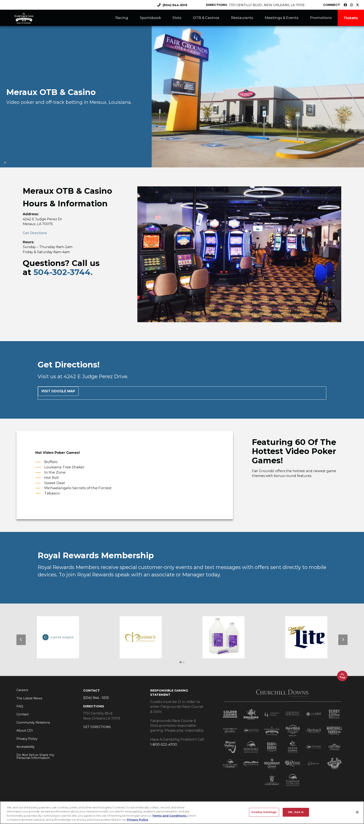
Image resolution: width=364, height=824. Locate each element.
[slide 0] (180, 662)
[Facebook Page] (346, 5)
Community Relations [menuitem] (33, 722)
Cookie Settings (264, 812)
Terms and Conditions (169, 815)
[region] (182, 812)
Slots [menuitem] (177, 17)
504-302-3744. (62, 272)
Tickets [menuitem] (351, 18)
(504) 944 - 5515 (96, 698)
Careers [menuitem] (22, 690)
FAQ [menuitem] (19, 706)
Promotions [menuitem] (321, 17)
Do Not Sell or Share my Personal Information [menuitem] (35, 756)
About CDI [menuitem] (24, 730)
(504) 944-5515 (175, 5)
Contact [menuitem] (22, 714)
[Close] (357, 812)
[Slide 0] (5, 163)
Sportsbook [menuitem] (150, 17)
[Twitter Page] (358, 5)
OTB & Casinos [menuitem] (206, 17)
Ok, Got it (295, 812)
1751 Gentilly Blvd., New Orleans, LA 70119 (266, 5)
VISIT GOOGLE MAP (58, 391)
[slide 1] (183, 662)
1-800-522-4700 (163, 745)
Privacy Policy (137, 819)
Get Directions (35, 233)
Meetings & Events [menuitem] (281, 17)
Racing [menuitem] (121, 17)
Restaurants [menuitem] (242, 17)
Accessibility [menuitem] (25, 747)
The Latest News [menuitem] (29, 698)
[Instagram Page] (352, 5)
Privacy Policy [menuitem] (26, 739)
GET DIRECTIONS (97, 727)
